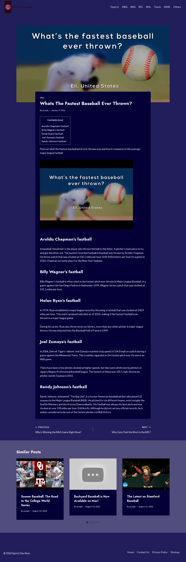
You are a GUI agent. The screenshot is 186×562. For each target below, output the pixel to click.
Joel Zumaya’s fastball (53, 137)
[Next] (164, 489)
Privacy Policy (160, 552)
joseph (45, 110)
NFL (141, 6)
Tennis (157, 6)
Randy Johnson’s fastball (54, 141)
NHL (148, 6)
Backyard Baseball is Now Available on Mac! (91, 498)
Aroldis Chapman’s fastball (55, 126)
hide (60, 120)
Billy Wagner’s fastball (53, 129)
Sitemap (175, 552)
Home (130, 552)
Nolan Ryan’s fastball (52, 133)
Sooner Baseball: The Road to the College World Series (39, 500)
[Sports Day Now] (18, 7)
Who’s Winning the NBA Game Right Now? (58, 430)
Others (177, 6)
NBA (133, 6)
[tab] (87, 522)
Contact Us (143, 552)
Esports (115, 6)
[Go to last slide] (21, 489)
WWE (167, 6)
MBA (125, 6)
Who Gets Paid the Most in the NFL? (131, 430)
